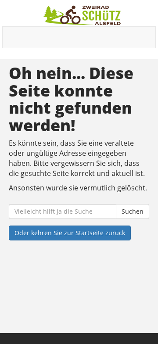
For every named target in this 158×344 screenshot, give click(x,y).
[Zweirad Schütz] (82, 15)
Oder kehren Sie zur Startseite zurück (69, 233)
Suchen (133, 211)
